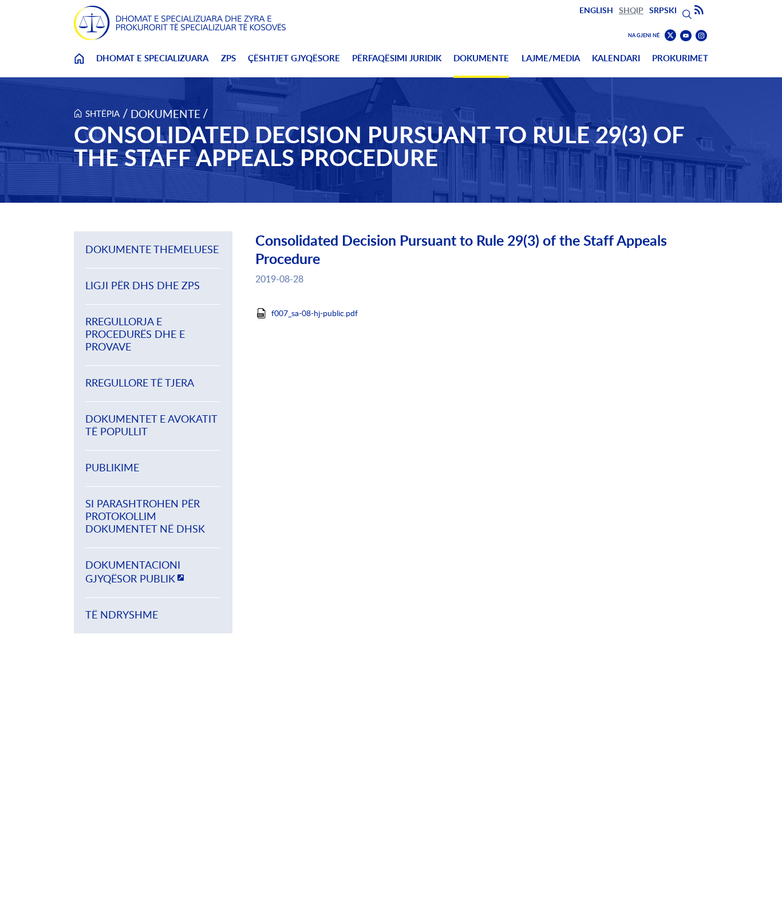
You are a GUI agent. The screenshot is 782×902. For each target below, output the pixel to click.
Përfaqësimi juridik (396, 58)
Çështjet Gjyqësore (294, 58)
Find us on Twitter (670, 35)
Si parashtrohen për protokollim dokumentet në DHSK (145, 516)
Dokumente (481, 58)
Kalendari (616, 58)
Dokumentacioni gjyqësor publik (132, 571)
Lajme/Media (551, 58)
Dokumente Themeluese (152, 249)
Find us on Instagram (701, 36)
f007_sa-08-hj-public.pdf (314, 313)
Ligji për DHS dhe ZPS (142, 285)
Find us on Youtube (686, 36)
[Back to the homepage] (180, 23)
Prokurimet (680, 58)
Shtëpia (102, 113)
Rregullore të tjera (139, 382)
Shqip (631, 10)
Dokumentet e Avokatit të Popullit (151, 425)
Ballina (79, 66)
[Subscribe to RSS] (699, 10)
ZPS (228, 58)
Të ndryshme (121, 614)
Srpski (663, 10)
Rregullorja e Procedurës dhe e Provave (135, 334)
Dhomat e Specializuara (152, 58)
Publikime (112, 467)
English (596, 10)
